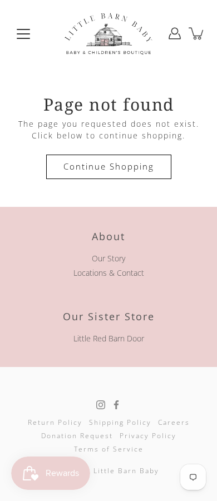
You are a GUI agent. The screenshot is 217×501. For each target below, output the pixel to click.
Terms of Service (109, 449)
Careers (174, 422)
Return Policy (55, 422)
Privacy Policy (148, 435)
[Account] (175, 33)
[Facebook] (116, 404)
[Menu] (23, 34)
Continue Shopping (108, 166)
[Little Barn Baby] (108, 33)
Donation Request (77, 435)
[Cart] (197, 33)
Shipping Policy (120, 422)
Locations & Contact (108, 272)
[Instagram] (101, 404)
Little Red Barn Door (108, 338)
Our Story (108, 258)
